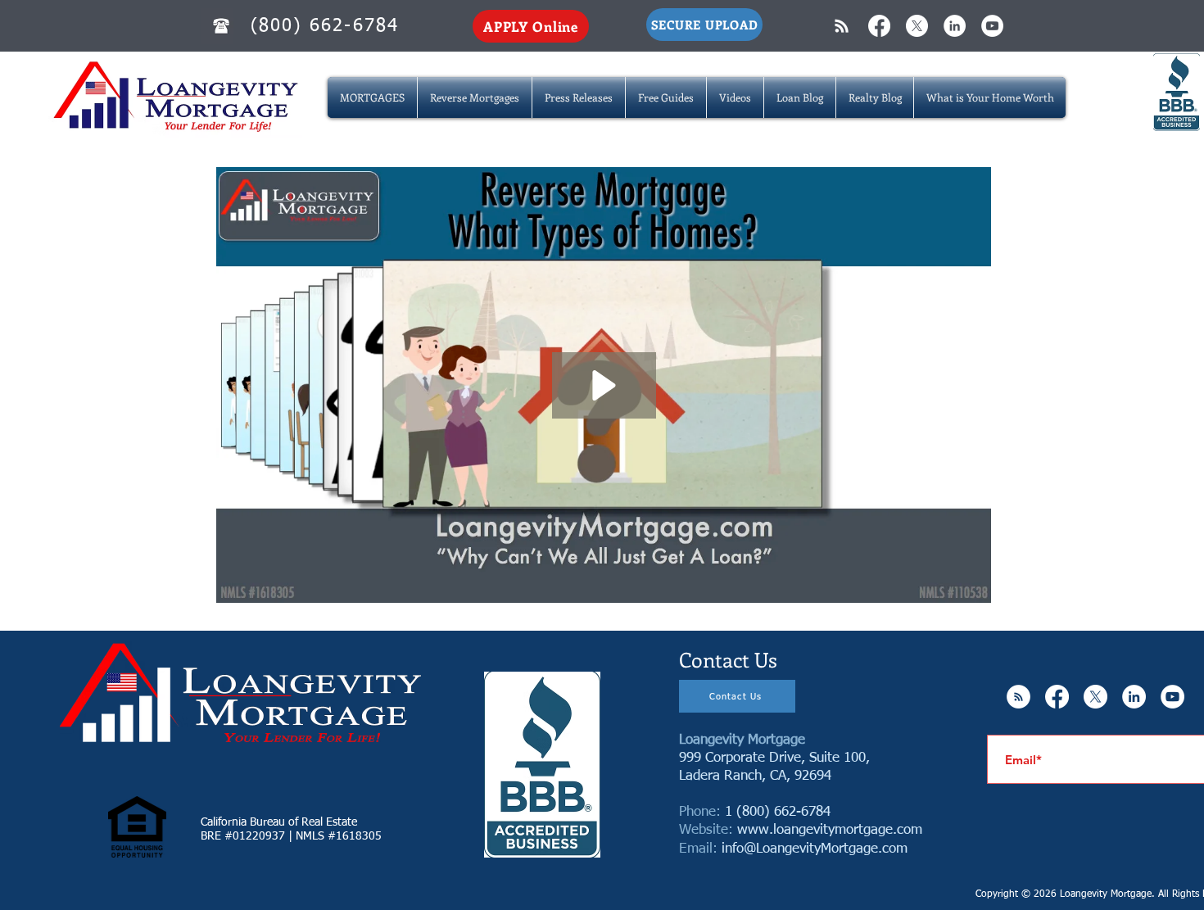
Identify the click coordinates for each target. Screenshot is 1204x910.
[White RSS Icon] (842, 26)
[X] (917, 26)
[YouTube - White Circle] (992, 26)
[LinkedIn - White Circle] (955, 26)
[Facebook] (879, 26)
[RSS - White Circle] (1018, 697)
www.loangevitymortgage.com (829, 830)
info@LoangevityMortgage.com (815, 849)
